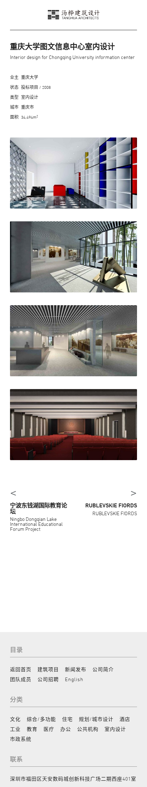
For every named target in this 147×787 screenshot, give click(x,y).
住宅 (67, 719)
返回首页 (20, 669)
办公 (65, 729)
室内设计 (115, 729)
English (74, 679)
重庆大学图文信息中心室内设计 (62, 46)
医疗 (49, 729)
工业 (15, 729)
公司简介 (103, 669)
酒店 (125, 719)
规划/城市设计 (96, 719)
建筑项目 (48, 669)
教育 (32, 729)
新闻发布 (75, 669)
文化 (15, 719)
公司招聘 (48, 679)
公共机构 (87, 729)
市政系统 (20, 739)
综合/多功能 (41, 719)
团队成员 (20, 679)
